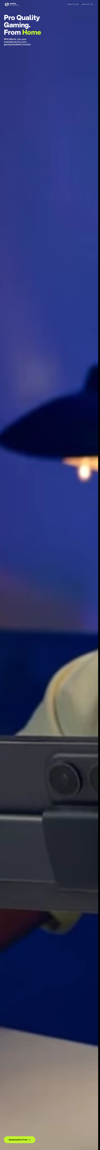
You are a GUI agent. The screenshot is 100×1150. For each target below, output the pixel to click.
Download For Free (18, 1139)
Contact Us (87, 4)
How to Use (73, 4)
